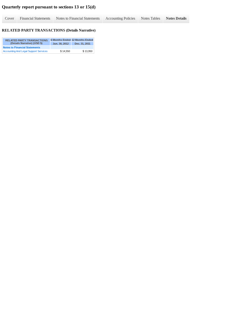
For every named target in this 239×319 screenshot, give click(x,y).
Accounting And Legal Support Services (25, 51)
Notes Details (176, 18)
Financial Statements (35, 18)
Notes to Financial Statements (78, 18)
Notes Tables (150, 18)
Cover (9, 18)
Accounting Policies (120, 18)
